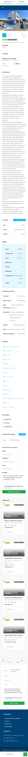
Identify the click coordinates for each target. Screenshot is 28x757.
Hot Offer (14, 39)
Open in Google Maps (20, 220)
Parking (7, 381)
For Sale (9, 39)
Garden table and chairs (11, 368)
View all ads (22, 434)
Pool (6, 385)
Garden (7, 364)
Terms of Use (8, 488)
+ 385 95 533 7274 (9, 738)
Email (3, 465)
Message (4, 472)
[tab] (4, 35)
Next (18, 662)
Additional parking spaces (11, 346)
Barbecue (7, 355)
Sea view (7, 394)
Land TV (7, 372)
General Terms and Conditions (12, 718)
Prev (10, 662)
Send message (14, 703)
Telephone (5, 458)
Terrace (7, 403)
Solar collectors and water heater (14, 398)
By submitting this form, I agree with (14, 487)
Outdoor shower (9, 377)
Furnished (7, 359)
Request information (14, 491)
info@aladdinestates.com (7, 3)
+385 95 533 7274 (8, 1)
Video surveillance (9, 407)
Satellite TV (8, 390)
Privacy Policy (8, 726)
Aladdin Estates (10, 532)
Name (4, 451)
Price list (7, 721)
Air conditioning (9, 351)
